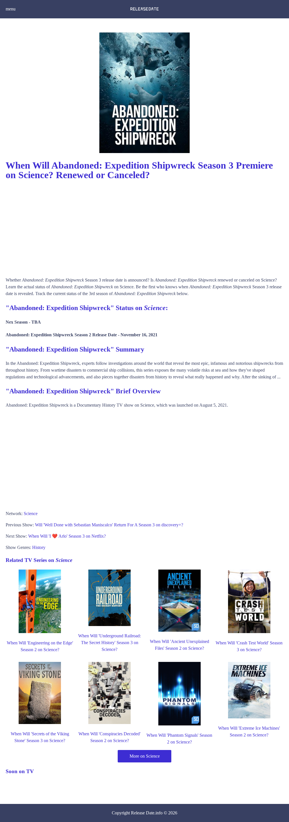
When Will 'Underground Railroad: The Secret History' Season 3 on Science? (109, 642)
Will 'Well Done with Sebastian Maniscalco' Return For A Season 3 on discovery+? (109, 524)
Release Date (142, 812)
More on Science (145, 756)
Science (31, 513)
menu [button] (11, 8)
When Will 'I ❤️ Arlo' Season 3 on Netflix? (67, 536)
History (38, 547)
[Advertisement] (144, 225)
